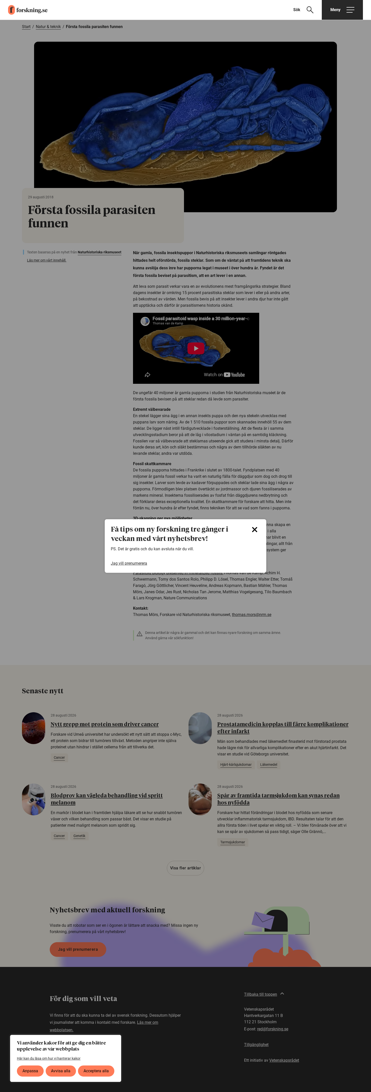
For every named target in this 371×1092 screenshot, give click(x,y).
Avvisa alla (60, 1071)
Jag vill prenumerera (129, 563)
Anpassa (30, 1071)
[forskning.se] (23, 10)
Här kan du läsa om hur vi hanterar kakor (49, 1058)
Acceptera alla (96, 1071)
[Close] (254, 529)
